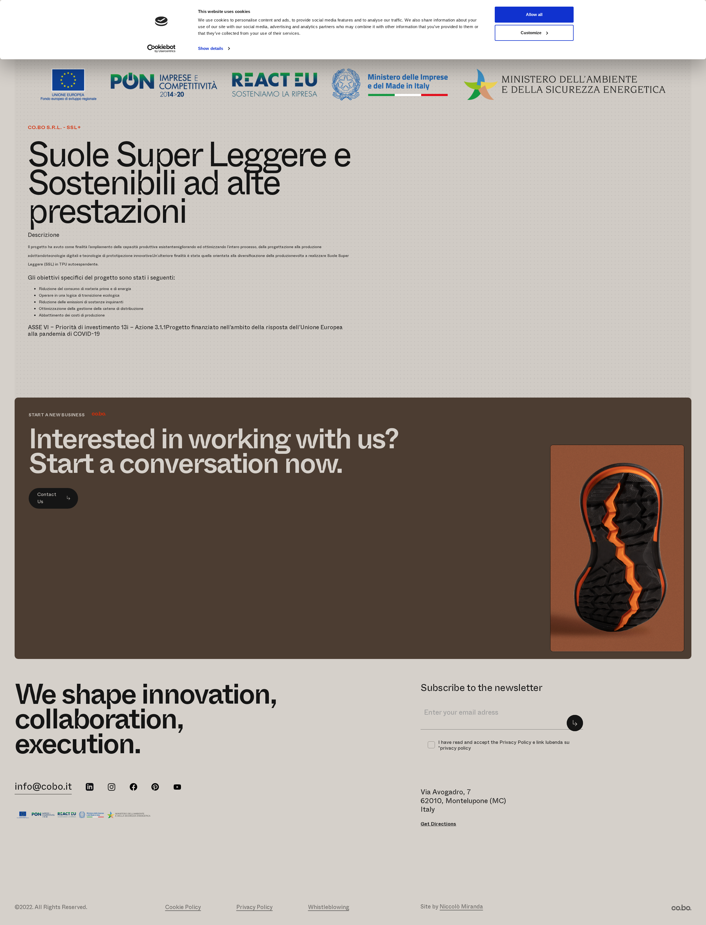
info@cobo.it (43, 786)
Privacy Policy (254, 906)
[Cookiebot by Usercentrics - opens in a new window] (161, 48)
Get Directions (438, 823)
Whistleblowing (328, 906)
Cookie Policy (183, 906)
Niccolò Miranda (461, 906)
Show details (210, 48)
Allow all (534, 14)
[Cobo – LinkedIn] (89, 786)
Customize (531, 32)
